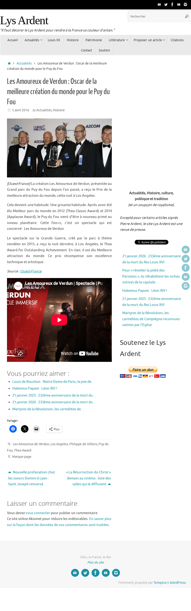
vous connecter (38, 513)
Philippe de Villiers (83, 444)
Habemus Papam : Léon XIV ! (144, 291)
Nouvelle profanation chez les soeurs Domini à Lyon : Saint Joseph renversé (31, 478)
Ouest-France (30, 271)
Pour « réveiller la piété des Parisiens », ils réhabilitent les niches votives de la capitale (151, 276)
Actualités (24, 63)
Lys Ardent (24, 20)
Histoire (59, 110)
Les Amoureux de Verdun (31, 444)
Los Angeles (59, 444)
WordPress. (178, 583)
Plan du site (95, 562)
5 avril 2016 (20, 110)
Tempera (159, 583)
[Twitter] (166, 4)
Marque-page (21, 457)
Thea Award (22, 450)
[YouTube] (159, 4)
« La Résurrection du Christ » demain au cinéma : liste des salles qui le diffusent (88, 478)
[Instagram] (185, 4)
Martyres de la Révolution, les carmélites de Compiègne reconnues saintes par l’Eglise (151, 319)
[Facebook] (172, 4)
